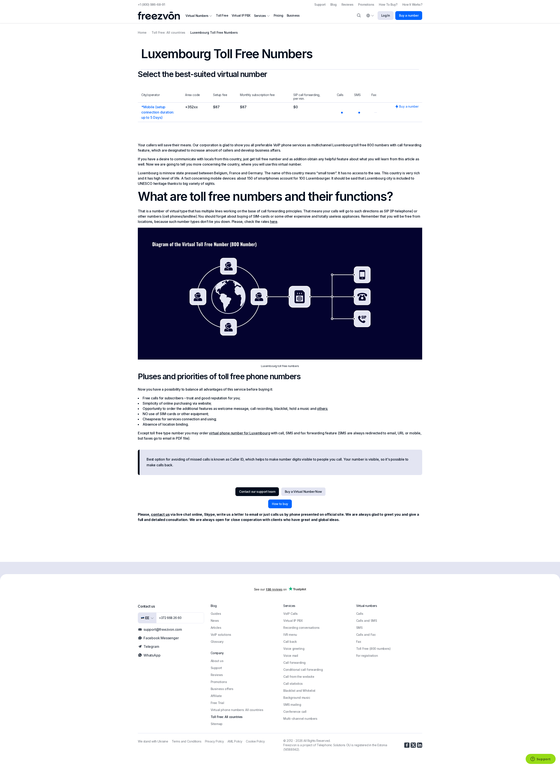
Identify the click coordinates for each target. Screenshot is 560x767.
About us (217, 661)
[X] (413, 745)
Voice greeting (293, 648)
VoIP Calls (290, 613)
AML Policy (235, 741)
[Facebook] (407, 745)
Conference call (294, 711)
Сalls (359, 613)
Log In (385, 15)
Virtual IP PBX (241, 15)
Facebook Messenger (161, 638)
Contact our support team (257, 491)
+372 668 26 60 (170, 618)
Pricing (278, 15)
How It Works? (412, 4)
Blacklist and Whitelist (299, 690)
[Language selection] (370, 15)
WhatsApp (152, 655)
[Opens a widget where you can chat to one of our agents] (540, 759)
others (322, 408)
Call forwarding (294, 662)
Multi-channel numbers (300, 718)
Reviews (347, 4)
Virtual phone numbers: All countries (237, 710)
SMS (359, 627)
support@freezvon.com (163, 629)
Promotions (366, 4)
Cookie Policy (255, 741)
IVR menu (290, 634)
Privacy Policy (214, 741)
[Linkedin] (419, 745)
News (215, 620)
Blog (333, 4)
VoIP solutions (221, 634)
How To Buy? (388, 4)
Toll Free (222, 15)
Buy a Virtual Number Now (303, 491)
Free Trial (217, 703)
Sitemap (216, 724)
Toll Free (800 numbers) (373, 648)
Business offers (222, 689)
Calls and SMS (366, 620)
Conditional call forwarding (303, 669)
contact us (160, 514)
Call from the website (298, 676)
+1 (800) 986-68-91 (151, 4)
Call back (290, 641)
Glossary (217, 641)
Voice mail (290, 655)
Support (320, 4)
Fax (358, 641)
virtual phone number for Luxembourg (239, 433)
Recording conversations (301, 627)
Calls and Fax (366, 634)
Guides (216, 613)
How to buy (280, 504)
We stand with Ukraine (153, 741)
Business (293, 15)
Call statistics (293, 683)
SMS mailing (292, 704)
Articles (216, 627)
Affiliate (216, 696)
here (273, 221)
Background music (296, 697)
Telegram (151, 646)
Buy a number (408, 15)
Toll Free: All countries (227, 717)
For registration (367, 655)
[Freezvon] (160, 16)
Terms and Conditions (186, 741)
